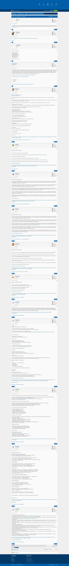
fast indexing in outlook (37, 312)
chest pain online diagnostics (16, 163)
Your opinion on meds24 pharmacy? (17, 293)
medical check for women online (16, 133)
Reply (56, 29)
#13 (56, 393)
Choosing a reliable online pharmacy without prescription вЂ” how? (35, 379)
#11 (56, 306)
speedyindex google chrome (34, 310)
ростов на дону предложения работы (38, 499)
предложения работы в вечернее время (27, 499)
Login (52, 10)
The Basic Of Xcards (33, 438)
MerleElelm (17, 446)
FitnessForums (14, 13)
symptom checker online (15, 198)
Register (56, 10)
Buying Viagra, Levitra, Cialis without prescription (36, 200)
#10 (56, 280)
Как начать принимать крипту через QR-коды (41, 537)
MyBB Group (22, 564)
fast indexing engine (31, 312)
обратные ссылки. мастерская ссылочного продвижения (20, 271)
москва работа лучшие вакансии (16, 499)
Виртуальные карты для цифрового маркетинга (18, 399)
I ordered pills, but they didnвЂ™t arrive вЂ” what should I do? (20, 200)
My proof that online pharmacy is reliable (30, 267)
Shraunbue (17, 243)
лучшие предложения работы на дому (17, 460)
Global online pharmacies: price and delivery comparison (27, 235)
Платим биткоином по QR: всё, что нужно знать (29, 518)
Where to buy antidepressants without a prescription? (38, 380)
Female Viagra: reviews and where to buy (27, 293)
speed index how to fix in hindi (16, 312)
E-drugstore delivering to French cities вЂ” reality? (19, 379)
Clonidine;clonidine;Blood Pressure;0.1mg (25, 346)
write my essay (15, 27)
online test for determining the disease (17, 233)
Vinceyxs (16, 173)
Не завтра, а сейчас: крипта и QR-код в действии (33, 516)
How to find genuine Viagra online (37, 293)
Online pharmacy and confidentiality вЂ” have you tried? (23, 380)
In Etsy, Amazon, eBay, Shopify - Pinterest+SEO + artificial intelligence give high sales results (25, 38)
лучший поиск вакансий (47, 499)
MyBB (15, 564)
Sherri (17, 19)
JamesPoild (17, 276)
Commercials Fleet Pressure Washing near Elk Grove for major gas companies (22, 84)
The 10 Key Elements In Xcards (40, 438)
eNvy (54, 564)
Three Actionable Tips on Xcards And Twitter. (24, 438)
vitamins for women (44, 154)
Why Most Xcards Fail (15, 438)
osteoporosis (13, 370)
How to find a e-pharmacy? (15, 235)
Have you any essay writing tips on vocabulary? (36, 13)
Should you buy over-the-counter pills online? (49, 200)
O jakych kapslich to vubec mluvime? (47, 136)
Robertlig (17, 32)
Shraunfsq (17, 88)
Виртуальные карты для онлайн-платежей (18, 422)
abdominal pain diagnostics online (16, 291)
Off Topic (26, 13)
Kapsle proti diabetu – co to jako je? (45, 102)
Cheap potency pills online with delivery (24, 268)
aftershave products (29, 285)
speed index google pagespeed (44, 312)
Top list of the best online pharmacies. (40, 235)
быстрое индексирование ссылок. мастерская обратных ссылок (21, 139)
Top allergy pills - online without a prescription (42, 267)
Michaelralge (14, 63)
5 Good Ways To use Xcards (49, 438)
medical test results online (15, 95)
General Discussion (21, 13)
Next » (17, 547)
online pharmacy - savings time (34, 158)
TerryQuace (18, 45)
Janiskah (16, 144)
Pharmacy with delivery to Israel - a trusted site (18, 267)
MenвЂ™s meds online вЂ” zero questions (48, 293)
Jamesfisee (17, 389)
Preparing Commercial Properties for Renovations (18, 76)
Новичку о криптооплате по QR (16, 537)
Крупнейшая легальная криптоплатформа (18, 297)
